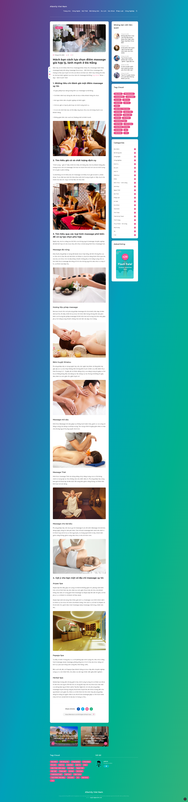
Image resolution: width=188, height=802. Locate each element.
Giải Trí (59, 27)
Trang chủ (67, 11)
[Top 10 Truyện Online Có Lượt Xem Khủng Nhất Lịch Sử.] (117, 75)
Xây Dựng (118, 133)
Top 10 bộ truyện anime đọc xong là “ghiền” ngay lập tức (127, 59)
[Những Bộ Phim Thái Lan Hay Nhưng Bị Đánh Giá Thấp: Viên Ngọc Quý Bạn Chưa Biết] (117, 36)
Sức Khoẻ (111, 11)
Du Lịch (103, 11)
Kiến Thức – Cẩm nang (120, 183)
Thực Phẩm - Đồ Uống (121, 127)
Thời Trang (128, 124)
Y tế (126, 133)
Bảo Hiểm (118, 93)
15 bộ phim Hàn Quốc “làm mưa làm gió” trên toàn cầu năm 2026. (128, 50)
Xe (126, 130)
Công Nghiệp (129, 11)
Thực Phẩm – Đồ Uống (120, 224)
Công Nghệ (76, 11)
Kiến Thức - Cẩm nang (121, 108)
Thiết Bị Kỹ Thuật (120, 121)
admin (106, 761)
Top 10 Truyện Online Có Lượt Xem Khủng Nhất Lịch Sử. (128, 76)
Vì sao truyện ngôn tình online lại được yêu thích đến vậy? (127, 68)
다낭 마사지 (95, 75)
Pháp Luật (120, 11)
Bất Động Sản (94, 11)
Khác (116, 105)
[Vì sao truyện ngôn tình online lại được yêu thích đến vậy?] (117, 67)
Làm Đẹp (118, 111)
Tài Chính (118, 130)
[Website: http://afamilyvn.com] (106, 766)
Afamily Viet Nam (58, 6)
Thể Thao (118, 124)
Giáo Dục (118, 102)
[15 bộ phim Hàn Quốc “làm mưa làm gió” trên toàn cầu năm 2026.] (117, 48)
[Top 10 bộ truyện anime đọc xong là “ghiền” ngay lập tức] (117, 58)
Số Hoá (117, 118)
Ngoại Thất (128, 111)
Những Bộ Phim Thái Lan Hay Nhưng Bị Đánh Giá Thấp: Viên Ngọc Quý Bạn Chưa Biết (127, 39)
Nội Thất (85, 11)
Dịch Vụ (126, 99)
